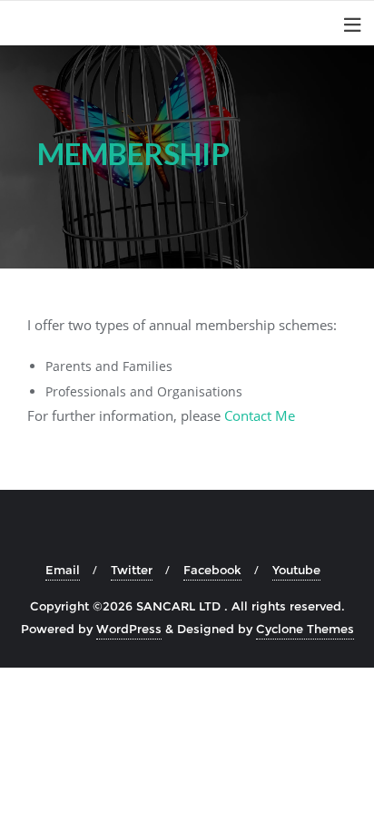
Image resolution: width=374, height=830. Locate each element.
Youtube (296, 569)
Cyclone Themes (305, 628)
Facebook (212, 569)
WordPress (129, 628)
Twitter (132, 569)
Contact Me (259, 415)
